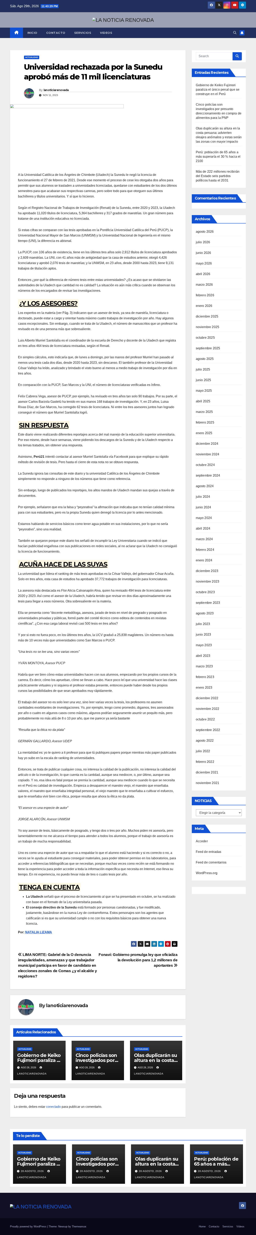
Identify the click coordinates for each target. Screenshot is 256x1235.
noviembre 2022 (207, 708)
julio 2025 (203, 369)
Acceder (202, 841)
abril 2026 (203, 274)
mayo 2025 (204, 390)
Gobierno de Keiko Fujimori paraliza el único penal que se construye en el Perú (218, 89)
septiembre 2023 (208, 602)
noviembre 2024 (207, 454)
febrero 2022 (205, 761)
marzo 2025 (204, 412)
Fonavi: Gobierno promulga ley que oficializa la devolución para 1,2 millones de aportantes (138, 960)
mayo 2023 (204, 645)
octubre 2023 (205, 592)
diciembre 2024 (207, 443)
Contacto (55, 33)
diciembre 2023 (207, 571)
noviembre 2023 (207, 581)
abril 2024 (203, 528)
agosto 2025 (205, 359)
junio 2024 (203, 507)
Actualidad (31, 57)
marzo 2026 (204, 284)
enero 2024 (204, 560)
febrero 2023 (205, 677)
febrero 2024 (205, 549)
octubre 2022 (205, 719)
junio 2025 (203, 380)
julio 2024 (203, 496)
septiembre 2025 (208, 348)
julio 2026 (203, 242)
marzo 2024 (204, 539)
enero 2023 (204, 687)
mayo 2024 (204, 518)
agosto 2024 (205, 486)
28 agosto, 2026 (33, 1171)
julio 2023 (203, 624)
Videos (106, 33)
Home (202, 1226)
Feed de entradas (208, 851)
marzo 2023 (204, 666)
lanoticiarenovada (56, 90)
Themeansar (79, 1226)
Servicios (82, 33)
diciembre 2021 (207, 772)
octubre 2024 (205, 465)
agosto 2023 (205, 613)
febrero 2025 (205, 422)
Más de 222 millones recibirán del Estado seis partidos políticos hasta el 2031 (218, 176)
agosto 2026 (205, 231)
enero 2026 (204, 305)
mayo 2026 (204, 263)
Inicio (32, 33)
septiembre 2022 (208, 730)
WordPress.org (207, 873)
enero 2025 (204, 433)
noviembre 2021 (207, 783)
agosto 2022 (205, 740)
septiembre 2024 (208, 475)
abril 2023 (203, 655)
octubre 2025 (205, 337)
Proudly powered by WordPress (28, 1226)
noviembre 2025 (207, 327)
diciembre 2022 (207, 698)
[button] (234, 32)
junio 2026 (203, 252)
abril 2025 (203, 401)
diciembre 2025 (207, 316)
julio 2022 (203, 751)
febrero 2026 (205, 295)
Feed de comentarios (211, 862)
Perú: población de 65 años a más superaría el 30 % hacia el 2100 (218, 156)
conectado (53, 1106)
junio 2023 (203, 634)
